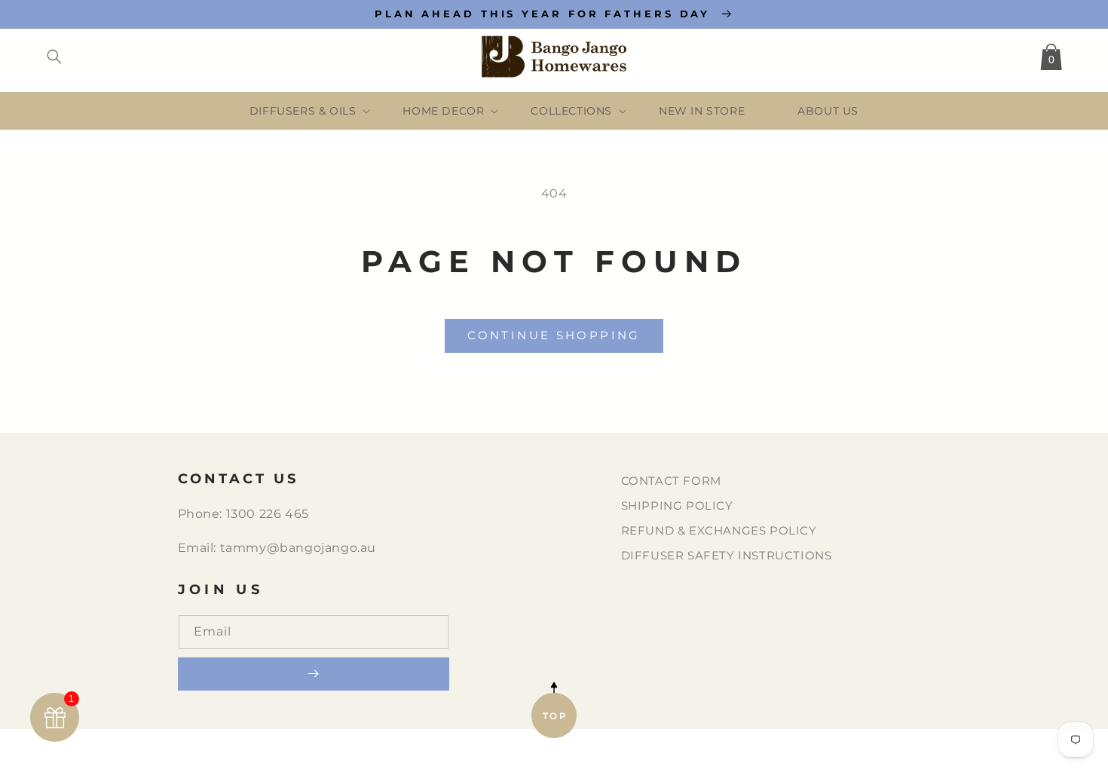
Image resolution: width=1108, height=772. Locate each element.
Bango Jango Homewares (520, 751)
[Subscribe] (313, 674)
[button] (54, 56)
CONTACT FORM (671, 480)
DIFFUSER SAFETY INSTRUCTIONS (726, 555)
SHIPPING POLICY (677, 505)
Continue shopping (553, 335)
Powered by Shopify (646, 751)
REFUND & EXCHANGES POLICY (719, 530)
